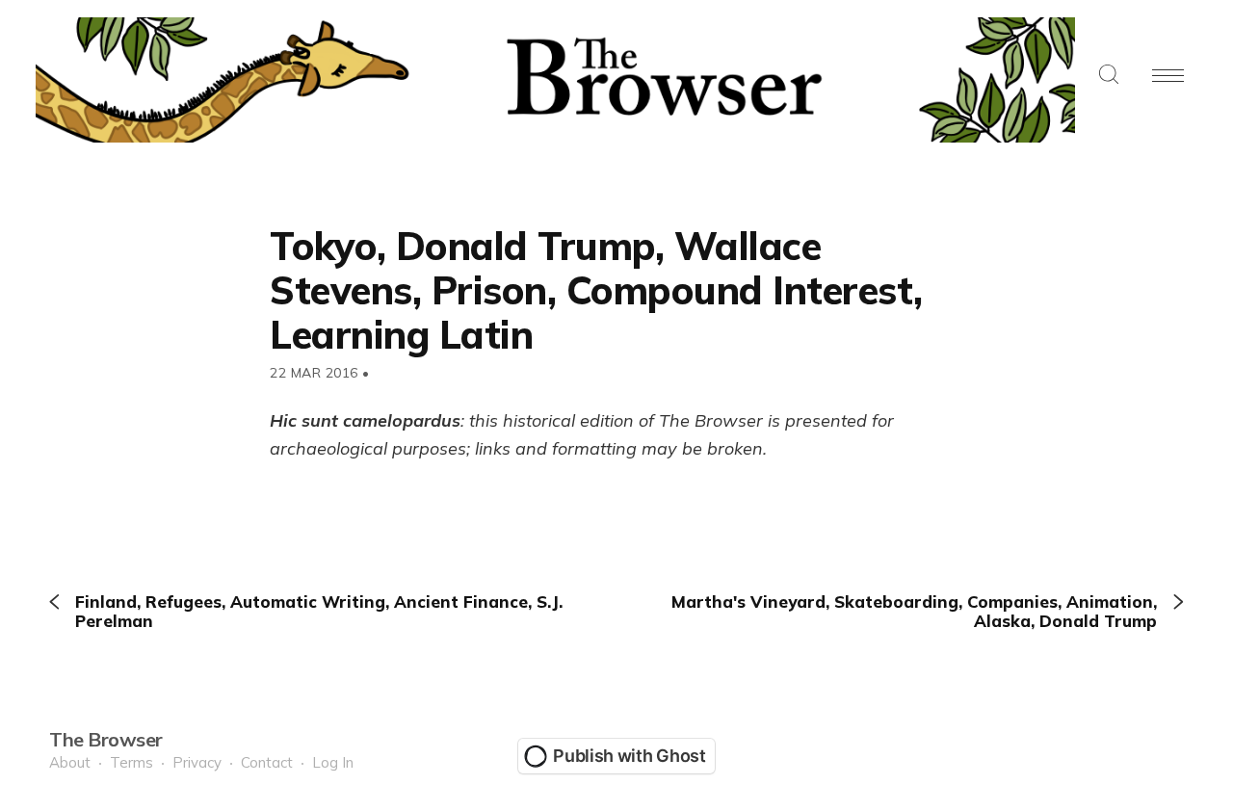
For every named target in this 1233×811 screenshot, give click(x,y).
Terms (131, 762)
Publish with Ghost (629, 756)
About (70, 762)
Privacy (197, 762)
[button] (1108, 76)
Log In (333, 762)
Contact (267, 762)
